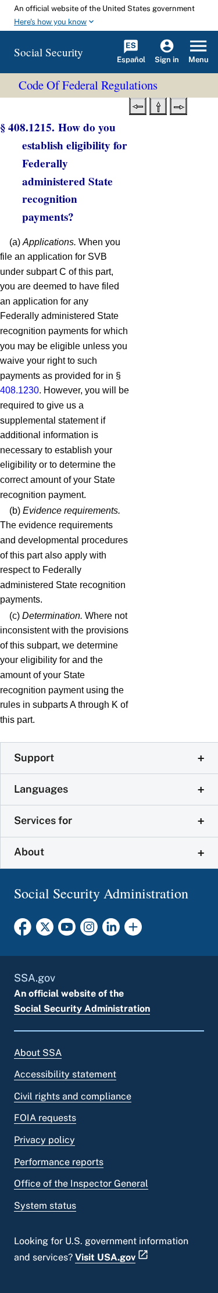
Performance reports (58, 1161)
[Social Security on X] (44, 930)
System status (45, 1205)
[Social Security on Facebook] (22, 930)
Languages (41, 789)
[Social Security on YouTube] (67, 930)
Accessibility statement (65, 1074)
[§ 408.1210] (137, 105)
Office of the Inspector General (81, 1183)
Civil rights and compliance (72, 1096)
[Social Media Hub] (133, 930)
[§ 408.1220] (178, 105)
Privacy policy (44, 1139)
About (29, 852)
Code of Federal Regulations (88, 85)
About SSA (38, 1052)
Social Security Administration (82, 1008)
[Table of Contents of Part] (158, 105)
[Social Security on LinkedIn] (111, 930)
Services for (43, 820)
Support (34, 757)
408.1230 (19, 390)
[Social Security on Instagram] (89, 930)
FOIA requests (45, 1117)
